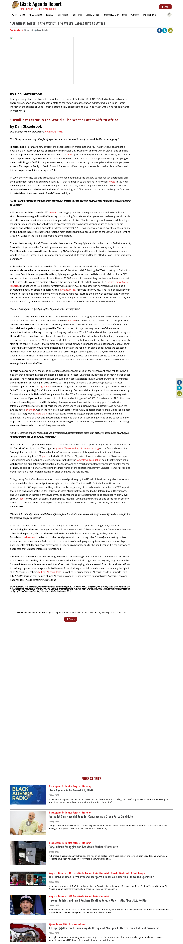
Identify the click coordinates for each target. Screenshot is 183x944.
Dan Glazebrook (16, 30)
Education (50, 14)
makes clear (29, 537)
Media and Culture (93, 14)
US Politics (135, 14)
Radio (124, 14)
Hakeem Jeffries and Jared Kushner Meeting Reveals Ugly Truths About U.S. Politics (98, 900)
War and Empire (149, 14)
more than (41, 413)
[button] (41, 61)
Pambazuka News (53, 131)
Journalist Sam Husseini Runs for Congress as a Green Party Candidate (91, 816)
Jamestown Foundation (89, 459)
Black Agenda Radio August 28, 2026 (71, 790)
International (77, 14)
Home (14, 14)
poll (44, 456)
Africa (22, 14)
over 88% (31, 409)
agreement (46, 386)
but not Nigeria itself (49, 572)
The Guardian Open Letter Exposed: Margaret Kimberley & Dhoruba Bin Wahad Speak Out (101, 877)
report (69, 154)
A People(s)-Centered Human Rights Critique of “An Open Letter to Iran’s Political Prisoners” (104, 928)
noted (112, 181)
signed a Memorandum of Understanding (76, 448)
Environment (63, 14)
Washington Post (67, 289)
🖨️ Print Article (41, 30)
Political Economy (111, 14)
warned (53, 212)
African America (35, 14)
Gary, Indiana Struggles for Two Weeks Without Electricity (83, 846)
